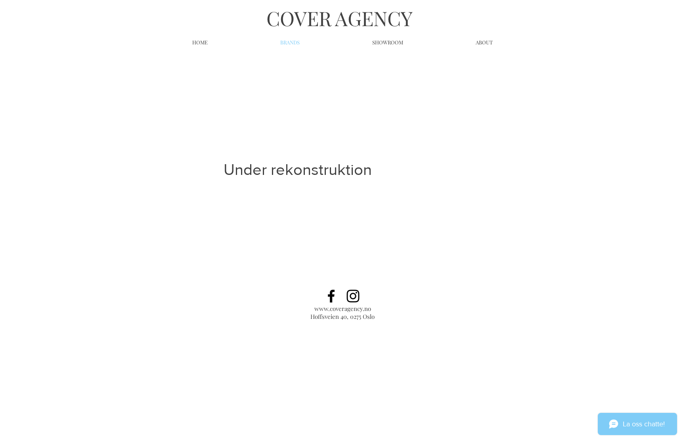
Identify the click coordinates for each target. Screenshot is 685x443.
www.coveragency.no (342, 309)
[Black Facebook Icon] (331, 296)
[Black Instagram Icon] (353, 296)
